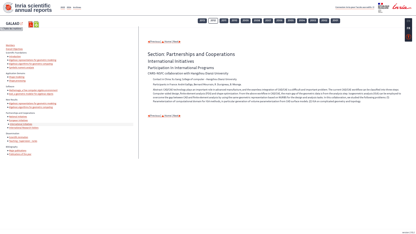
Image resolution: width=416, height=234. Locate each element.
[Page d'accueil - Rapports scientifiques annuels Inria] (30, 7)
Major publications (17, 151)
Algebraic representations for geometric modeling (32, 60)
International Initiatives (21, 124)
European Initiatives (18, 121)
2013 (202, 21)
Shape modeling (16, 77)
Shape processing (17, 81)
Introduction (15, 57)
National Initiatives (18, 117)
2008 (257, 21)
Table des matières (13, 29)
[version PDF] (31, 24)
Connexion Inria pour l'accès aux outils (353, 7)
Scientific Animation (18, 137)
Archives (77, 8)
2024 (69, 8)
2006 (279, 21)
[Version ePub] (37, 24)
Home (167, 42)
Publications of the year (20, 154)
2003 (313, 21)
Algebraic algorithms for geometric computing (31, 64)
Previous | (156, 42)
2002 (324, 21)
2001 (335, 21)
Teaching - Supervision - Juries (23, 141)
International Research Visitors (24, 128)
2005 (291, 21)
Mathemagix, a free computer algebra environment (33, 90)
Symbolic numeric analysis (21, 68)
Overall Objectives (14, 49)
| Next (175, 42)
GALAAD (12, 24)
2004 (302, 21)
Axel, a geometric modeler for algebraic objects (31, 94)
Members (10, 45)
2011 (223, 21)
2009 (246, 21)
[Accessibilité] (408, 37)
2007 (268, 21)
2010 (234, 21)
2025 (63, 8)
